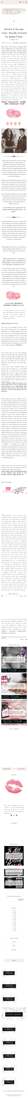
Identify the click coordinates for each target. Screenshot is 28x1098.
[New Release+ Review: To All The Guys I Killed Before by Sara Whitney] (14, 865)
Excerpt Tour (17, 637)
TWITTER (4, 633)
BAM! (22, 104)
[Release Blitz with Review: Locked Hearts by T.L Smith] (14, 876)
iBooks (4, 102)
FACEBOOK (12, 631)
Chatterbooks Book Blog (15, 1094)
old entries (21, 768)
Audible (23, 102)
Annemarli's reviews (7, 637)
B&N (6, 104)
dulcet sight (16, 1095)
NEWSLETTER (21, 631)
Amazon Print (13, 102)
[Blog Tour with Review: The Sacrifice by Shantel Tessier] (14, 888)
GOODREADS (12, 633)
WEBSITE (3, 631)
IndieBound (14, 104)
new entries (6, 768)
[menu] (2, 2)
